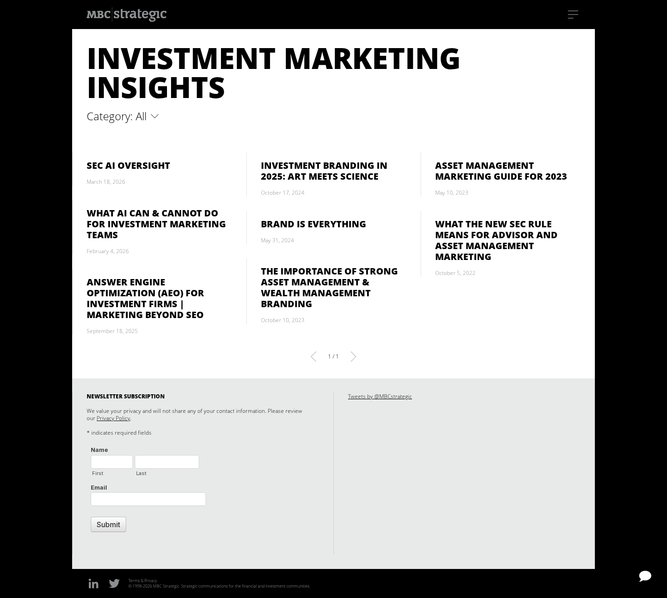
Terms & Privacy (142, 580)
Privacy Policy (113, 418)
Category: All (118, 116)
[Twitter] (114, 583)
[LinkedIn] (93, 583)
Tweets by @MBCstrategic (380, 396)
